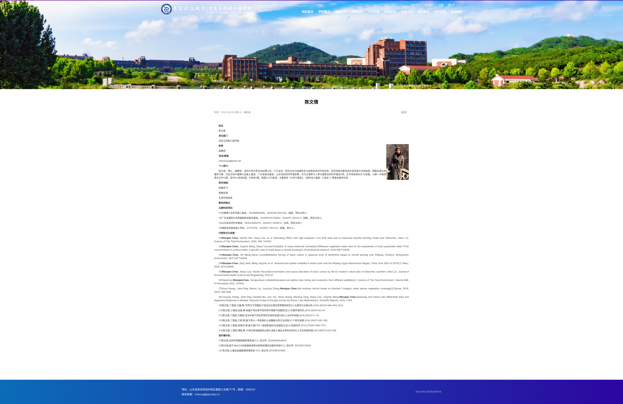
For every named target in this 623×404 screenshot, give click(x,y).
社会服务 (456, 11)
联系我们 (429, 4)
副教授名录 (414, 85)
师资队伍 (357, 11)
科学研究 (390, 11)
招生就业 (423, 11)
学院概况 (324, 11)
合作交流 (440, 11)
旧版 (441, 4)
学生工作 (407, 11)
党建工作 (341, 11)
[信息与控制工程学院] (206, 9)
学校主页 (415, 4)
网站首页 (307, 11)
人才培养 (374, 11)
